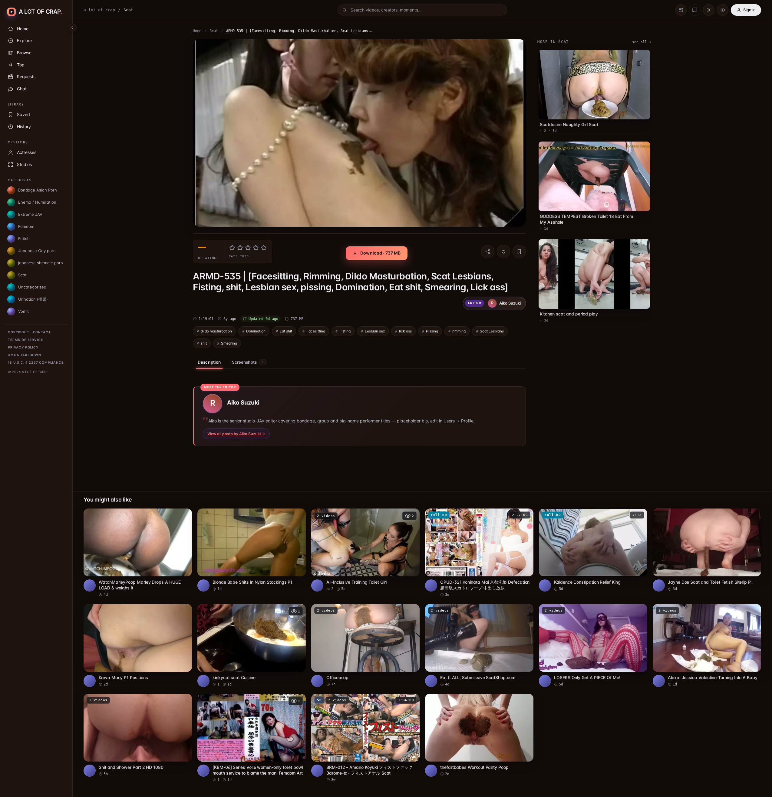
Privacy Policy (23, 347)
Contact (42, 332)
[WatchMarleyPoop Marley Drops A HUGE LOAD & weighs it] (138, 553)
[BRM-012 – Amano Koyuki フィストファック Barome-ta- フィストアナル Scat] (365, 738)
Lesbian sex (375, 331)
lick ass (405, 331)
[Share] (487, 251)
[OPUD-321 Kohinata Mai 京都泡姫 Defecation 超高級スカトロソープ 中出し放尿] (479, 553)
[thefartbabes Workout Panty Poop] (479, 735)
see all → (641, 42)
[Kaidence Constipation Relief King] (593, 550)
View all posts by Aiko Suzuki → (236, 434)
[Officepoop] (365, 645)
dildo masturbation (216, 331)
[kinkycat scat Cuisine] (251, 645)
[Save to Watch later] (184, 515)
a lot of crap (99, 10)
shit (204, 343)
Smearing (229, 343)
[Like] (503, 251)
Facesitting (315, 331)
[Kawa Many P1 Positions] (138, 645)
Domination (256, 331)
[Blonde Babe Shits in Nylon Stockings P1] (251, 550)
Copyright (18, 332)
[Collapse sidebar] (73, 28)
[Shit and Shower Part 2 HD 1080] (138, 735)
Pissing (432, 331)
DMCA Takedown (24, 355)
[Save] (519, 251)
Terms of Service (25, 340)
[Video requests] (681, 10)
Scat (213, 31)
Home (197, 31)
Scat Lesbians (492, 331)
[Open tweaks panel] (722, 10)
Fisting (345, 331)
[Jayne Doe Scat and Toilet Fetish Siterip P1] (707, 550)
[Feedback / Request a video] (695, 10)
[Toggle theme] (708, 10)
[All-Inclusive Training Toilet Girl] (365, 550)
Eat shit (286, 331)
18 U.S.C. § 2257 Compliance (36, 363)
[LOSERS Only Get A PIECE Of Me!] (593, 645)
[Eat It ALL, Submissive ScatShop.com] (479, 645)
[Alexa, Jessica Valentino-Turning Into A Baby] (707, 645)
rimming (459, 331)
